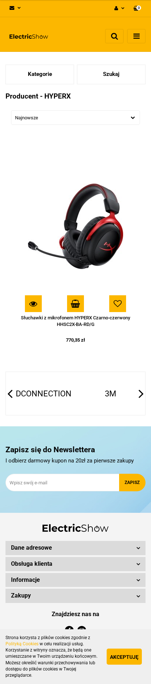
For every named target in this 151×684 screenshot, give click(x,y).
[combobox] (75, 117)
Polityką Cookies (21, 643)
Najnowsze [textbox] (26, 117)
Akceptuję (124, 657)
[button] (137, 8)
